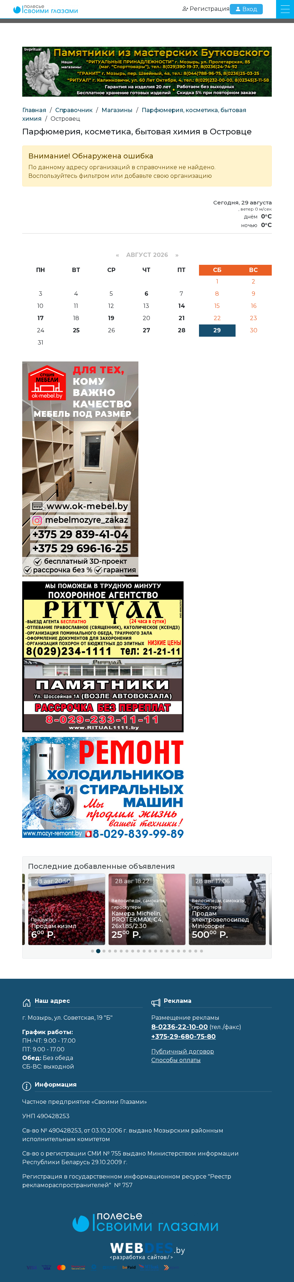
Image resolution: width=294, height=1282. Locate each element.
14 (181, 306)
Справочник (74, 110)
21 (182, 318)
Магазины (117, 110)
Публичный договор (182, 1051)
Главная (34, 110)
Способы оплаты (176, 1060)
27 (146, 330)
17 (40, 318)
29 (217, 330)
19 (111, 318)
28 (181, 330)
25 (76, 330)
